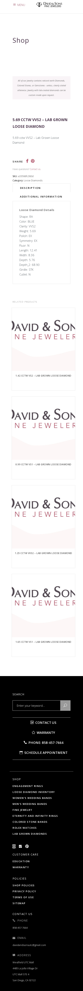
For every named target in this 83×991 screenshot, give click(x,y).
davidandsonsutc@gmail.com (29, 945)
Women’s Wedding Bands (32, 798)
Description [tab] (30, 188)
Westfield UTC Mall (23, 962)
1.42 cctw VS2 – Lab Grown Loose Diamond (43, 375)
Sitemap (19, 903)
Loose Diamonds (33, 180)
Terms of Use (23, 897)
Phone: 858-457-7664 (46, 742)
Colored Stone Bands (30, 822)
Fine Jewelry (22, 810)
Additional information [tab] (41, 196)
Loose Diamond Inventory (34, 792)
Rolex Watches (25, 827)
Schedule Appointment (46, 752)
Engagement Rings (28, 786)
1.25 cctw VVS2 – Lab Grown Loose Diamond (43, 553)
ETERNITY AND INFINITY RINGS (35, 816)
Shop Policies (24, 885)
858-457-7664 (20, 927)
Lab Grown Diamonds (30, 833)
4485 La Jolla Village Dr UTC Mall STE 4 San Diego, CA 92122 (25, 974)
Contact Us (45, 722)
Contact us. (35, 169)
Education (21, 861)
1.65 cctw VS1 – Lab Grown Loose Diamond (43, 642)
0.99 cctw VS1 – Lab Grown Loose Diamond (43, 464)
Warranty (45, 732)
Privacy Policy (24, 891)
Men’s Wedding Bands (30, 804)
